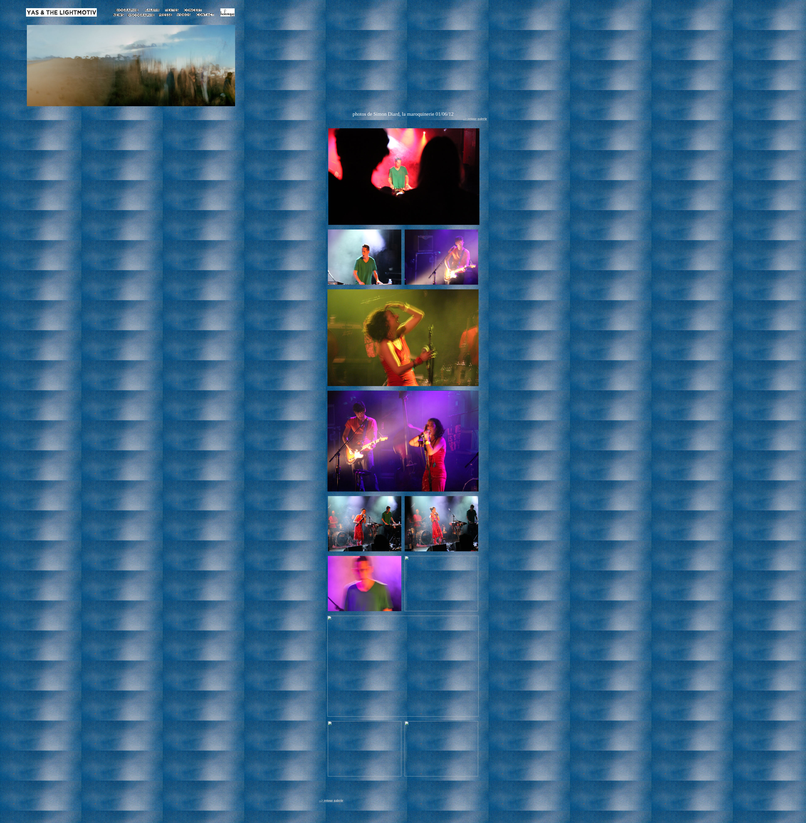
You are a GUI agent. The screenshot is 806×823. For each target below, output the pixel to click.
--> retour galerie (475, 119)
